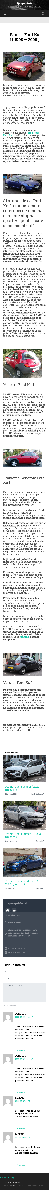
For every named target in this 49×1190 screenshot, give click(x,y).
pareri (33, 932)
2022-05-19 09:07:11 (23, 1101)
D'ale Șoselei (14, 922)
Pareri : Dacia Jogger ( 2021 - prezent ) (22, 788)
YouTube (28, 1185)
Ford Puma (9, 135)
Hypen (12, 1182)
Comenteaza (10, 1006)
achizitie (26, 930)
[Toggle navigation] (5, 14)
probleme (12, 935)
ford (27, 932)
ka (29, 935)
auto (35, 930)
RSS (34, 1185)
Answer (21, 1050)
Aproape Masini (14, 1181)
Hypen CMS (36, 1181)
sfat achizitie (14, 930)
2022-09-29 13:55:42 (24, 1017)
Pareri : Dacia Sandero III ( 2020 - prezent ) (21, 882)
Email (40, 1185)
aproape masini (16, 932)
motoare (22, 935)
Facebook (8, 1185)
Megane (24, 636)
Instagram (18, 1185)
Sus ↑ (18, 1182)
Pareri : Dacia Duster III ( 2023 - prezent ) (24, 835)
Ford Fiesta (32, 132)
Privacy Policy (7, 1177)
